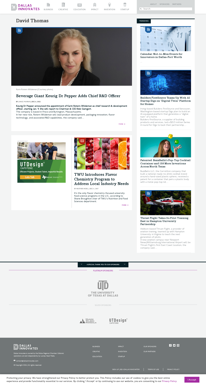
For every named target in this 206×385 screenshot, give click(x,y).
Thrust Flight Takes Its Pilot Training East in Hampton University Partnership (164, 221)
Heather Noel (82, 189)
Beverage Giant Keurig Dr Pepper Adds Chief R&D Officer (68, 96)
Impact (94, 9)
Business (48, 9)
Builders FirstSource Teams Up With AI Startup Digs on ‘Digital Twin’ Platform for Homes (165, 101)
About (153, 4)
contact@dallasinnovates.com (27, 361)
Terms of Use (153, 369)
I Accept (192, 379)
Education (80, 9)
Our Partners (149, 352)
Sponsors (165, 4)
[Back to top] (193, 364)
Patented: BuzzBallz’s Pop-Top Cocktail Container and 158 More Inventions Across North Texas (165, 163)
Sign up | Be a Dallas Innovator (126, 369)
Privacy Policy (173, 369)
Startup (125, 9)
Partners (177, 4)
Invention (109, 9)
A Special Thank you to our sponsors (103, 265)
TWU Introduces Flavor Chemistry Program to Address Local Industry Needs (101, 179)
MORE (121, 124)
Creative (63, 9)
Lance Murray (24, 102)
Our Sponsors (150, 347)
